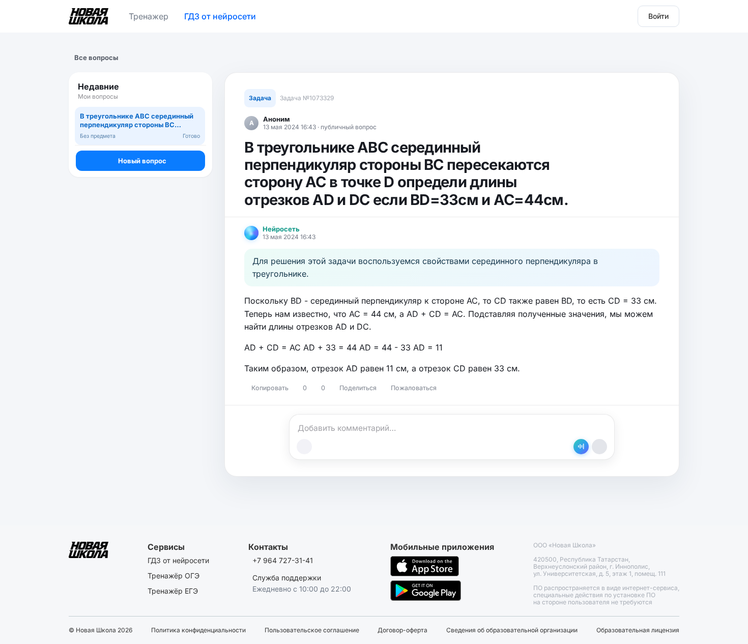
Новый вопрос (142, 161)
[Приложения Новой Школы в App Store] (424, 566)
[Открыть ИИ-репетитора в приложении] (581, 446)
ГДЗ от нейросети (220, 16)
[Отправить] (599, 446)
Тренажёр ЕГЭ (173, 591)
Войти (658, 16)
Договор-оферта (402, 630)
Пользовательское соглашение (312, 630)
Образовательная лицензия (637, 630)
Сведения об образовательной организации (512, 630)
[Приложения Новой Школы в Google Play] (425, 590)
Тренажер (148, 16)
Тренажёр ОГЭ (173, 575)
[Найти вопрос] (195, 91)
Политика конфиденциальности (198, 630)
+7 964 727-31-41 (282, 560)
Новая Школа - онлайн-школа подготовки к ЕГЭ (88, 14)
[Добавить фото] (304, 446)
